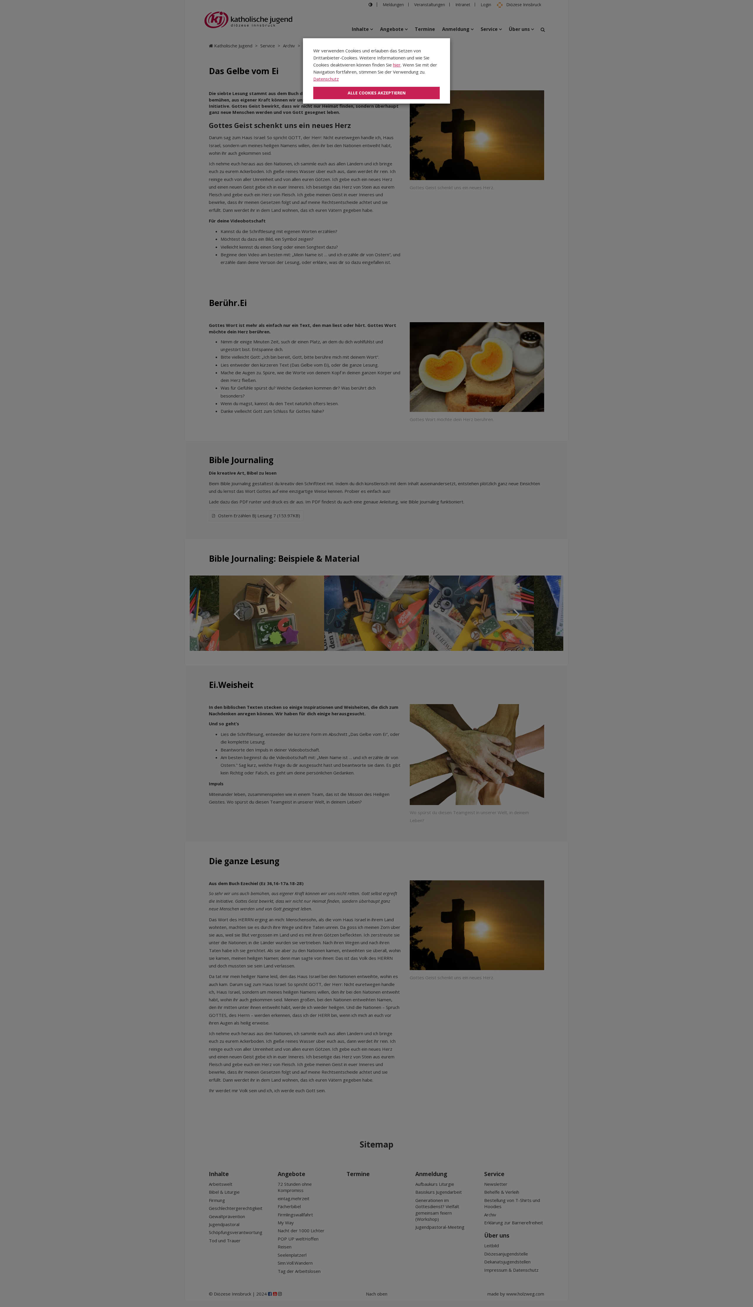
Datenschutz (326, 79)
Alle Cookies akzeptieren (377, 93)
